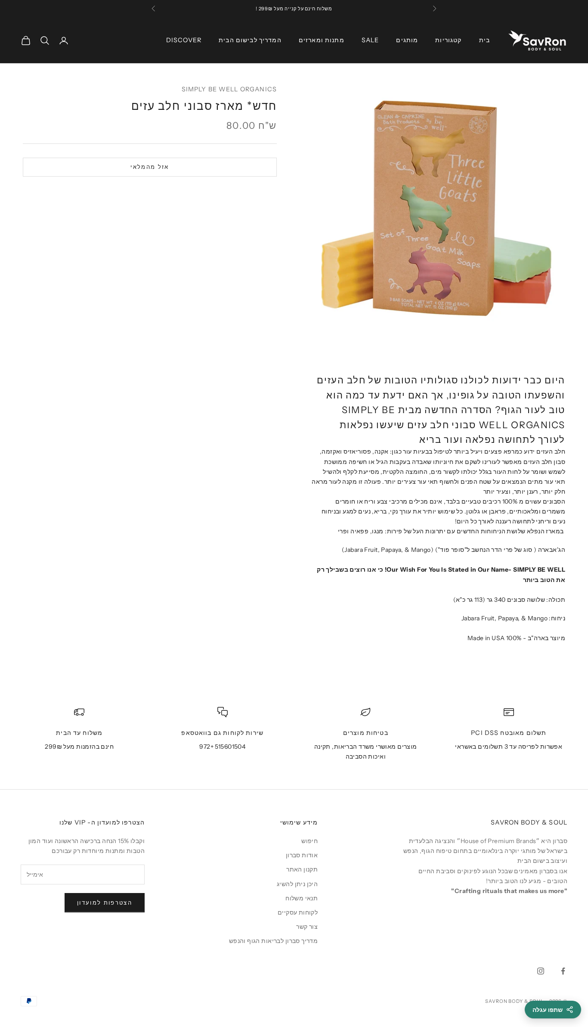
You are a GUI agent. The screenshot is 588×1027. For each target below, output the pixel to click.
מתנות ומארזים (321, 40)
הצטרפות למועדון (104, 902)
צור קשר (307, 927)
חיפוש (309, 841)
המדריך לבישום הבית (250, 40)
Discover (183, 40)
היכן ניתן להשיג (297, 884)
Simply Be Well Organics (229, 89)
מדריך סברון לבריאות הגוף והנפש (273, 941)
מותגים (407, 40)
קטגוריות (448, 40)
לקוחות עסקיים (298, 912)
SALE (370, 40)
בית (484, 40)
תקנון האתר (302, 869)
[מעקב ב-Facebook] (563, 971)
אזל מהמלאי (149, 167)
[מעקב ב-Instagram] (540, 971)
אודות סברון (302, 855)
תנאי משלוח (301, 898)
